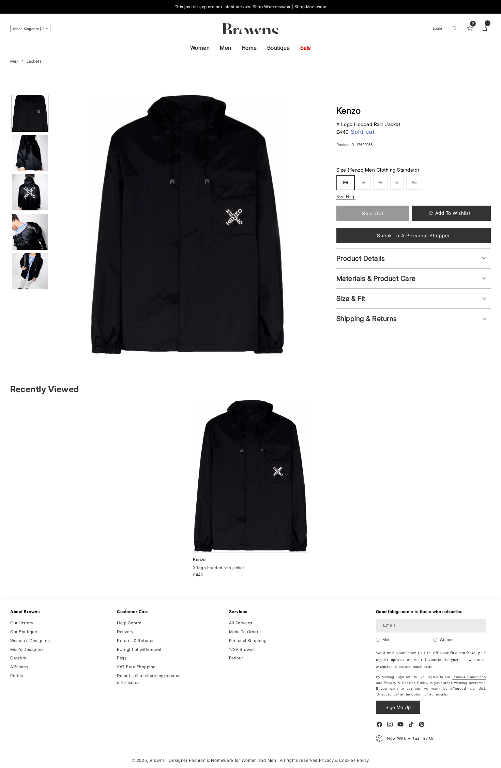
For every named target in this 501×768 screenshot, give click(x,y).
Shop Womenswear (272, 6)
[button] (454, 28)
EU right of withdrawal (139, 649)
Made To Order (244, 631)
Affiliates (19, 666)
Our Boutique (23, 631)
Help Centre (129, 622)
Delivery (125, 631)
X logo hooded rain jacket (218, 567)
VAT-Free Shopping (136, 666)
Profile (17, 675)
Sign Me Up (398, 707)
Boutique (278, 47)
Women (200, 47)
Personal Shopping (248, 640)
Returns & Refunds (136, 640)
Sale (305, 47)
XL (417, 185)
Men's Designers (27, 649)
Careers (18, 657)
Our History (21, 622)
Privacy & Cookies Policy (405, 683)
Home (249, 47)
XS (348, 185)
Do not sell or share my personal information (149, 679)
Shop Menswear (310, 6)
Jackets (34, 61)
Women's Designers (30, 640)
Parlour (236, 657)
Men (225, 47)
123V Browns (242, 649)
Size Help (346, 196)
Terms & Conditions (469, 677)
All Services (241, 622)
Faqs (121, 657)
